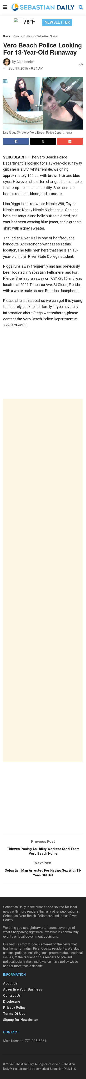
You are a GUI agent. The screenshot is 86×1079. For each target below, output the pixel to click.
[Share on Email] (70, 141)
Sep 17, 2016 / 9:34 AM (26, 68)
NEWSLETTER (57, 22)
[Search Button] (81, 7)
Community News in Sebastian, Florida (35, 36)
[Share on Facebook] (16, 141)
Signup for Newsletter (20, 1020)
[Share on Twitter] (43, 141)
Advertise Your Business (22, 989)
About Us (10, 983)
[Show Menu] (5, 7)
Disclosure (11, 1002)
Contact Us (12, 995)
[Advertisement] (43, 580)
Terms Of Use (14, 1014)
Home (6, 36)
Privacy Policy (14, 1008)
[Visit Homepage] (43, 7)
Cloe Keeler (25, 62)
